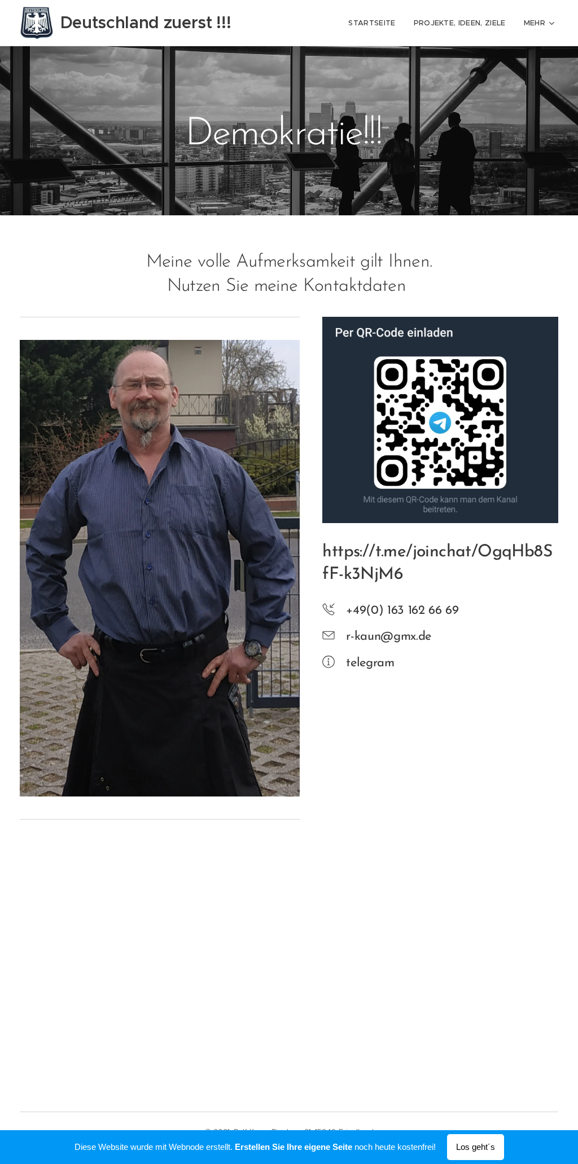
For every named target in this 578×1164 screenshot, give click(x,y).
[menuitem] (374, 23)
